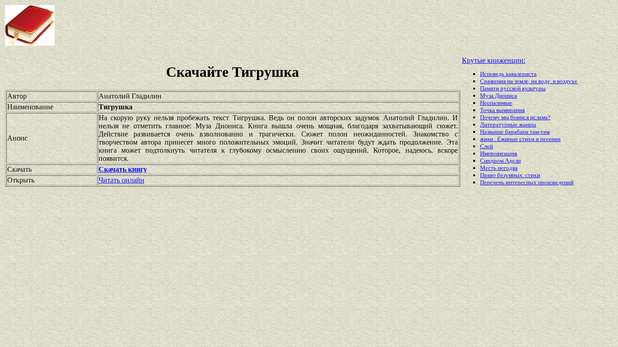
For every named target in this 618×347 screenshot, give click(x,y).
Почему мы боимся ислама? (515, 117)
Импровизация (498, 153)
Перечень (493, 182)
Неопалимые (496, 102)
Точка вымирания (502, 110)
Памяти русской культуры (513, 88)
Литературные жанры (508, 124)
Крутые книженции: (493, 60)
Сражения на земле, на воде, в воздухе (528, 81)
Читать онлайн (121, 180)
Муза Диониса (498, 95)
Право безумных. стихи (510, 175)
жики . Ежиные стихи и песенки (520, 139)
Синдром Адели (500, 160)
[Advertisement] (248, 25)
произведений (556, 182)
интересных (522, 182)
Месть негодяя (499, 167)
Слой (486, 146)
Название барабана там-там (515, 131)
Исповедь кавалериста (508, 73)
